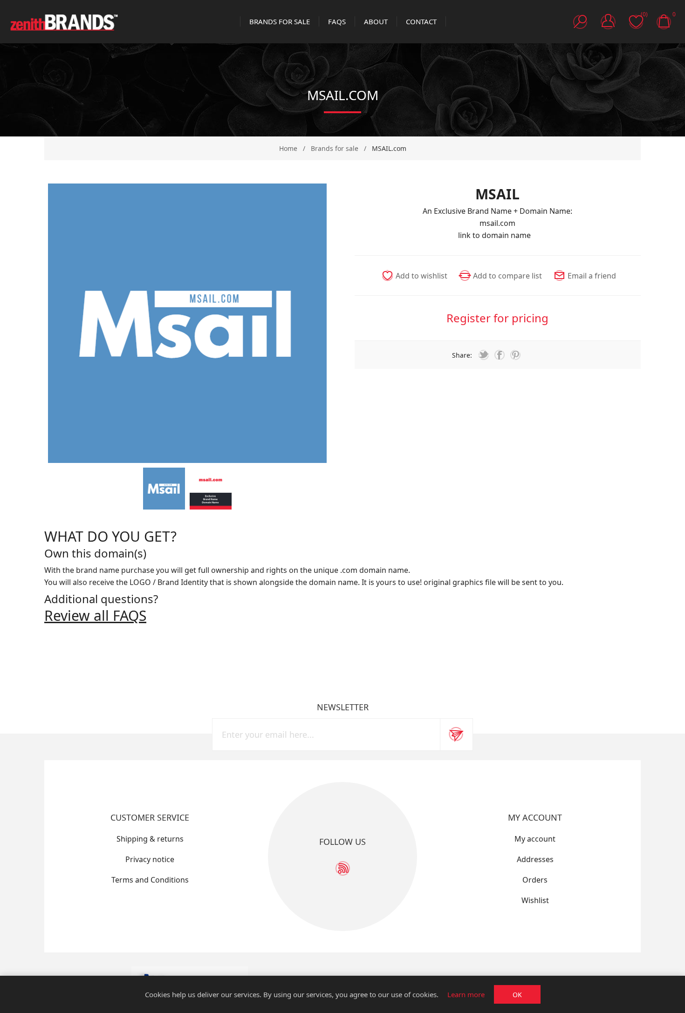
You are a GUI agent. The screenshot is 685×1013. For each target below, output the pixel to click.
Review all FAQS (95, 615)
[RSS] (343, 868)
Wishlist (535, 900)
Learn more (466, 994)
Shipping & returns (150, 839)
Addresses (535, 859)
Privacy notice (149, 859)
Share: (462, 355)
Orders (535, 880)
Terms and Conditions (150, 880)
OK (517, 994)
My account (534, 839)
